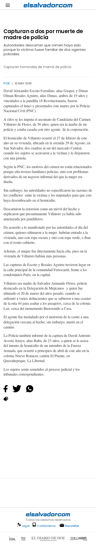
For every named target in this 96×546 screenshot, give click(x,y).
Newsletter (72, 526)
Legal (26, 526)
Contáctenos (46, 526)
